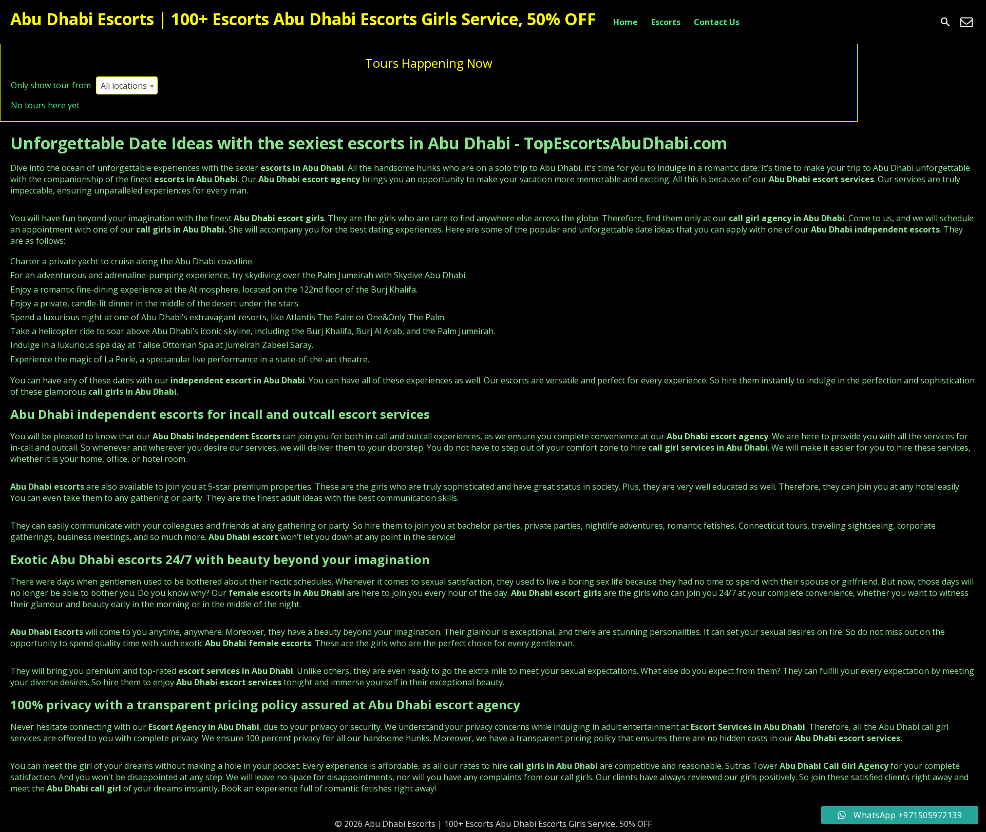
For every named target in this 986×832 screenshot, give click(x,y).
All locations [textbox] (124, 85)
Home (625, 22)
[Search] (945, 22)
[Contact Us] (966, 22)
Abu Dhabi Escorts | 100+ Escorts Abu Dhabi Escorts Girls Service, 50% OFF (303, 19)
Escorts (665, 22)
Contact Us (717, 22)
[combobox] (127, 85)
